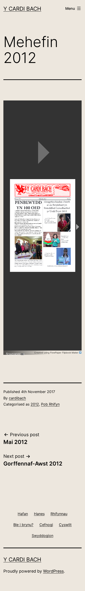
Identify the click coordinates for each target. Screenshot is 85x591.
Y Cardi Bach (22, 8)
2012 (35, 404)
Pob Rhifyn (50, 404)
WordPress (53, 571)
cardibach (17, 398)
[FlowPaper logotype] (15, 352)
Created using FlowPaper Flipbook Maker (56, 352)
